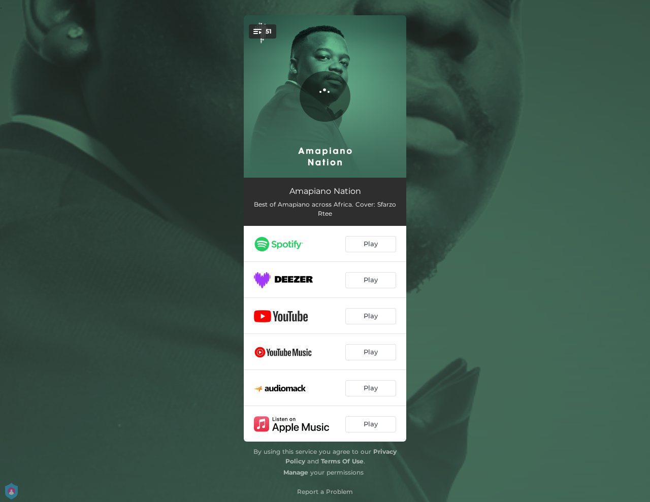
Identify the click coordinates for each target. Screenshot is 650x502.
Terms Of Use (342, 461)
